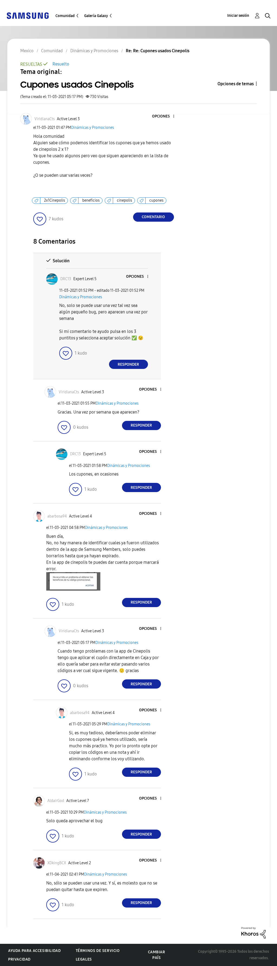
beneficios (91, 200)
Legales (84, 959)
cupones (156, 200)
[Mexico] (27, 15)
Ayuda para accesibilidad (34, 950)
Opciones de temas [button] (235, 83)
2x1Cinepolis (54, 200)
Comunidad (65, 16)
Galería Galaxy (96, 16)
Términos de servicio (98, 950)
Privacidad (19, 959)
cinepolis (124, 200)
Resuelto (60, 64)
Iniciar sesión (238, 15)
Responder (128, 364)
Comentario (153, 217)
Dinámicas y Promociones (92, 127)
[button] (164, 116)
